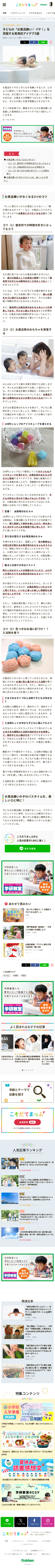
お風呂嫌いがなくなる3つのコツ (20, 159)
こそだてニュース (17, 13)
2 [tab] (24, 1070)
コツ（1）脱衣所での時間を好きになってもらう (29, 163)
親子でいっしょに (23, 25)
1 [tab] (22, 1070)
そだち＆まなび (35, 13)
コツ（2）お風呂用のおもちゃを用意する (26, 167)
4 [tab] (28, 1070)
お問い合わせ (46, 1554)
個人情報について (32, 1554)
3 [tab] (26, 1070)
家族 (16, 975)
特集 (4, 13)
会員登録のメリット (37, 1550)
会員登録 (26, 1122)
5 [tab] (30, 1070)
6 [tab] (32, 1070)
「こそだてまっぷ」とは (19, 1550)
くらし (7, 975)
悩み (24, 975)
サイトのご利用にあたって (13, 1554)
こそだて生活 (9, 25)
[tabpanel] (27, 1048)
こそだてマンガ (27, 1544)
